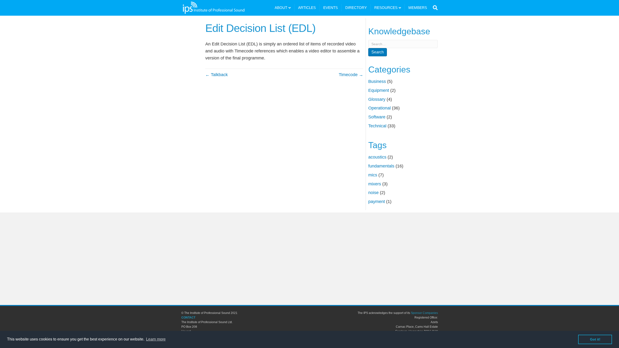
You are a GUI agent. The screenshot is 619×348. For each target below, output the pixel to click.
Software (376, 117)
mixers (374, 183)
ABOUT (281, 8)
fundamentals (381, 166)
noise (373, 192)
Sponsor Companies (424, 313)
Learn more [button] (156, 339)
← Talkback (216, 74)
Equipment (378, 90)
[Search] (434, 7)
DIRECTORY (356, 8)
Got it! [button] (595, 339)
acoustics (377, 157)
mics (372, 175)
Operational (379, 108)
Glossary (376, 99)
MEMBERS (417, 8)
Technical (377, 125)
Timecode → (351, 74)
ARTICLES (307, 8)
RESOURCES (386, 8)
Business (377, 81)
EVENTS (330, 8)
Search (377, 52)
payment (376, 201)
